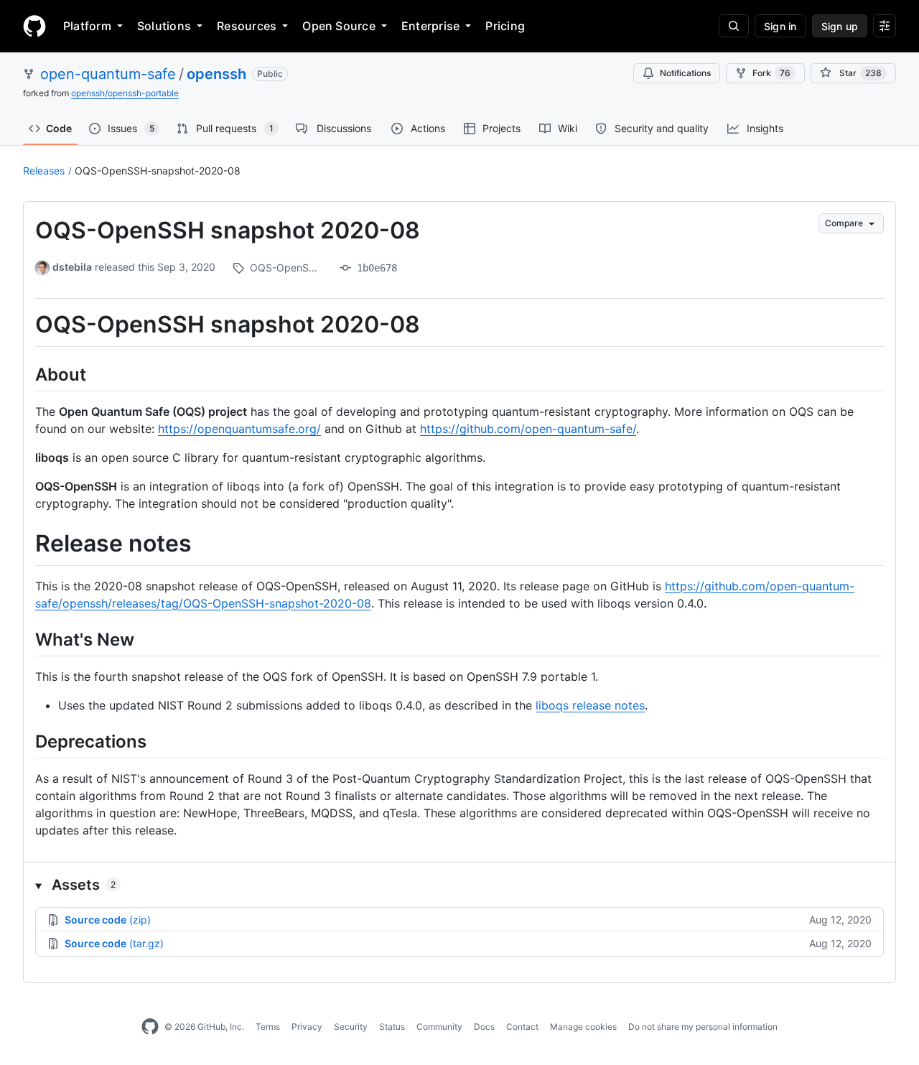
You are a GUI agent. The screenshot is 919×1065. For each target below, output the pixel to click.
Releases (44, 170)
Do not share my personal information (703, 1026)
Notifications (685, 73)
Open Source (338, 26)
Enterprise (430, 26)
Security (351, 1026)
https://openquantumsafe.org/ (239, 429)
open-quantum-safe (108, 74)
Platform (87, 26)
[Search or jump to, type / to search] (734, 25)
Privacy (306, 1026)
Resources (246, 26)
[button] (459, 885)
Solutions (164, 26)
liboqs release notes (590, 705)
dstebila (72, 267)
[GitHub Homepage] (150, 1027)
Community (439, 1026)
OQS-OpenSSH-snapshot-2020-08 (158, 170)
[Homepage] (34, 25)
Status (392, 1026)
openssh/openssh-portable (125, 93)
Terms (268, 1026)
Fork (771, 73)
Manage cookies (583, 1026)
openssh (216, 74)
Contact (522, 1026)
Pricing (505, 26)
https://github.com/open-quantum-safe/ (528, 429)
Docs (484, 1026)
